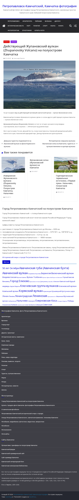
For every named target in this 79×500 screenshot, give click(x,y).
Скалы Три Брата (29, 305)
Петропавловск (13, 21)
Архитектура (27, 21)
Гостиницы (5, 329)
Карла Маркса (15, 286)
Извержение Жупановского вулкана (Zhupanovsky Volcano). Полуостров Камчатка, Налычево (10, 184)
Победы (71, 301)
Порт (28, 26)
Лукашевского (51, 296)
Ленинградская (23, 296)
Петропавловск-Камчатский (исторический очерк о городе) (22, 413)
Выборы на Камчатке (56, 277)
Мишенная (59, 296)
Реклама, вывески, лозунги (11, 361)
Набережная (12, 301)
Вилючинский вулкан (62, 273)
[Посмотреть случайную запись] (75, 25)
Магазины (5, 349)
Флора (60, 26)
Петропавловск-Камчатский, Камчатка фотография (40, 6)
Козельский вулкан (10, 291)
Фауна (52, 26)
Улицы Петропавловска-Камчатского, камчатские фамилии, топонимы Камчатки (30, 418)
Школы (4, 390)
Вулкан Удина (46, 277)
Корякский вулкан (31, 291)
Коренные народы (8, 345)
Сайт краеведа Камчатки (10, 457)
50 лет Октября (10, 268)
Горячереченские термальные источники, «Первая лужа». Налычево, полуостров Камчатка (65, 182)
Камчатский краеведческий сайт (13, 453)
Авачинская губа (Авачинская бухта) (44, 268)
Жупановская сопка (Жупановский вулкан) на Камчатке (39, 164)
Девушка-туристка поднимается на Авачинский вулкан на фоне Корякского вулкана (19, 144)
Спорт (45, 26)
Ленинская (39, 296)
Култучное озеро (68, 291)
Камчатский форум (8, 449)
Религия (36, 26)
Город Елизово (19, 281)
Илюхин (56, 281)
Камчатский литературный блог (13, 461)
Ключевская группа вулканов (39, 286)
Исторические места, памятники (13, 337)
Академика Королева (34, 273)
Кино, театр (6, 341)
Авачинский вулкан (15, 273)
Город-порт (6, 325)
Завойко (50, 281)
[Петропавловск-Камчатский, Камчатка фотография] (4, 25)
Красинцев (47, 291)
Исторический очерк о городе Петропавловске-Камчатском (25, 257)
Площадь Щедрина (62, 301)
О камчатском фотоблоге (10, 409)
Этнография (27, 30)
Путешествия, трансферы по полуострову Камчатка (19, 445)
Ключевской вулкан (67, 286)
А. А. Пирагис (7, 485)
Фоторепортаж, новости (10, 386)
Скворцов (38, 305)
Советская (47, 304)
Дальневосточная (35, 281)
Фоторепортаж (13, 30)
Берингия (46, 273)
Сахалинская (20, 304)
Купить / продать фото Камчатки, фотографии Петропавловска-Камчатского (28, 405)
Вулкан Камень (21, 277)
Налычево (22, 300)
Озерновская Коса (46, 300)
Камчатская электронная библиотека (14, 466)
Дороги (57, 21)
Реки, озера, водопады (9, 357)
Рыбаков (14, 305)
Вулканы (48, 21)
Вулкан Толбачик (34, 277)
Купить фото (39, 30)
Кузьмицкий (56, 291)
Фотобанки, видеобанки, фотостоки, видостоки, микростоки (23, 422)
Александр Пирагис (19, 58)
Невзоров (31, 301)
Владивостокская (9, 277)
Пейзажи (38, 21)
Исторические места (16, 26)
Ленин (5, 296)
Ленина (12, 296)
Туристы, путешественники (11, 373)
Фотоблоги (5, 426)
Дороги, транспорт (8, 333)
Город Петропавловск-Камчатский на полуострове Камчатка (23, 401)
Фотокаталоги (6, 430)
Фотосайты (5, 434)
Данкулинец (44, 281)
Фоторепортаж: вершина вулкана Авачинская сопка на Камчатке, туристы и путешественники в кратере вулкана (58, 144)
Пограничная (6, 305)
